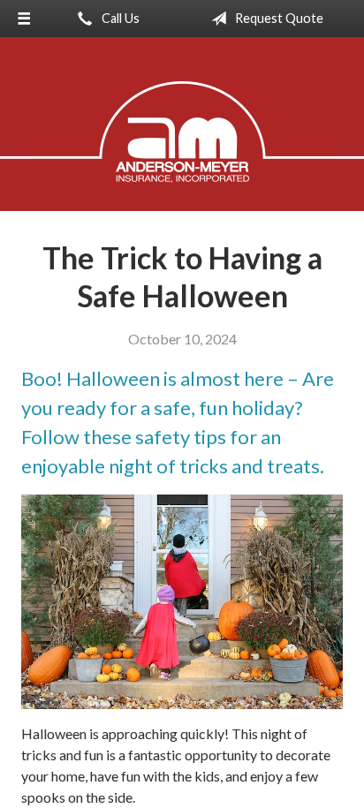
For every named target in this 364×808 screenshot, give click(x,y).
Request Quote (277, 18)
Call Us (119, 18)
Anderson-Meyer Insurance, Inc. (182, 132)
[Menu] (24, 18)
